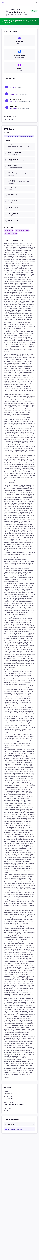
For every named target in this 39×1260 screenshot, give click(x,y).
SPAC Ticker (7, 1108)
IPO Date (6, 1091)
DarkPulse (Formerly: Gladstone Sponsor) (20, 136)
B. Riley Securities (23, 230)
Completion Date (9, 1097)
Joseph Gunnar (12, 233)
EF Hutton (10, 230)
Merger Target (8, 1102)
